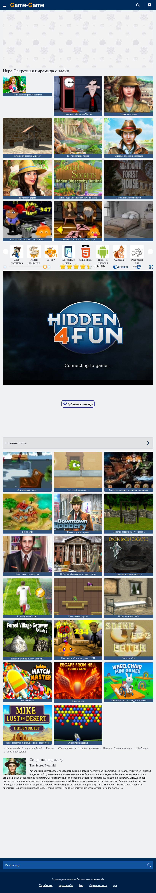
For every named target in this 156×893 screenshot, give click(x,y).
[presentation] (5, 251)
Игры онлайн (13, 748)
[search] (149, 865)
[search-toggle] (138, 5)
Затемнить (122, 267)
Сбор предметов (67, 748)
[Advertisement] (40, 38)
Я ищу (106, 748)
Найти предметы (89, 748)
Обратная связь (98, 885)
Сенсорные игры (122, 748)
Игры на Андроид (16, 751)
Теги (81, 885)
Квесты (50, 748)
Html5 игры (142, 748)
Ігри (115, 885)
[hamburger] (4, 5)
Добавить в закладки (80, 404)
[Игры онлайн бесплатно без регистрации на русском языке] (27, 5)
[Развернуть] (151, 267)
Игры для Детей (33, 748)
